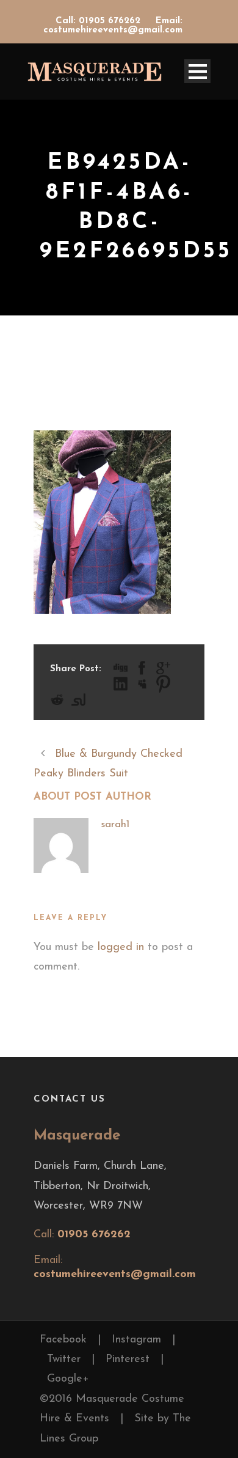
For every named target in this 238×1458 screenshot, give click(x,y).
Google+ (68, 1379)
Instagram (136, 1340)
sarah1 (115, 824)
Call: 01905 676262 (99, 21)
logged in (121, 947)
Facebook (63, 1340)
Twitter (64, 1359)
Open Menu (197, 71)
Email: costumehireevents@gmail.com (112, 26)
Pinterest (128, 1359)
